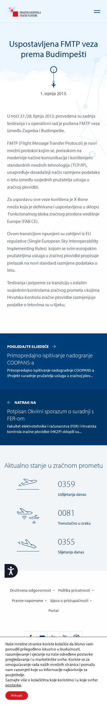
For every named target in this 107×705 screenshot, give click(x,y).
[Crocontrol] (24, 11)
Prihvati (16, 695)
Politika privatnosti (74, 590)
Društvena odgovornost (30, 590)
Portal (53, 610)
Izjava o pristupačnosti (69, 600)
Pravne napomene (27, 600)
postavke (13, 685)
